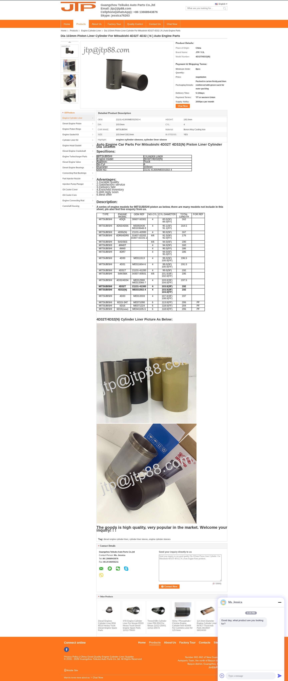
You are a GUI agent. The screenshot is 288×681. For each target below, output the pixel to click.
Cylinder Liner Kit (70, 140)
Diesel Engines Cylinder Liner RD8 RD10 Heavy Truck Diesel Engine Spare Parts (107, 625)
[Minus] (280, 602)
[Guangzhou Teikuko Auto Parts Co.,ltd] (79, 6)
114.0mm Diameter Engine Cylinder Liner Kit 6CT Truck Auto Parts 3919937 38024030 (207, 625)
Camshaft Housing (70, 206)
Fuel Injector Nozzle (71, 178)
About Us (97, 24)
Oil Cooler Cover (70, 189)
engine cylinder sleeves (159, 539)
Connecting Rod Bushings (74, 173)
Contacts (204, 642)
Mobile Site (72, 670)
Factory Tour (114, 24)
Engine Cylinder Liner (91, 31)
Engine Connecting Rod (73, 200)
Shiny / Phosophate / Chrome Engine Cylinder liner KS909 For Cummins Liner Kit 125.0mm (182, 625)
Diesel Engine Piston (72, 123)
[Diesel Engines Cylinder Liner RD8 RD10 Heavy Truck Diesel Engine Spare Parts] (109, 610)
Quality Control (135, 24)
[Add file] (222, 675)
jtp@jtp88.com (216, 667)
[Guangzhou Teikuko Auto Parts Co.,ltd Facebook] (66, 649)
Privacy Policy (71, 656)
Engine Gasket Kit (70, 134)
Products (81, 24)
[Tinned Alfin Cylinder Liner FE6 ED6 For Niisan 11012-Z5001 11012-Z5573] (158, 610)
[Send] (279, 675)
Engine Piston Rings (71, 129)
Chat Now (172, 24)
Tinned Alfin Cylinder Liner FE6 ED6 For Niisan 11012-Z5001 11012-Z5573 (157, 624)
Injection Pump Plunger (73, 184)
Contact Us (155, 24)
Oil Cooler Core (69, 195)
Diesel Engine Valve (71, 162)
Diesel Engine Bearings (73, 167)
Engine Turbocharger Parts (74, 156)
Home (67, 24)
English (222, 4)
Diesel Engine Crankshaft (74, 151)
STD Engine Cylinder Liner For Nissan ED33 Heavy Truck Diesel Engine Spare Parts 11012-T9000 (133, 625)
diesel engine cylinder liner (116, 539)
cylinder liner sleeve (139, 539)
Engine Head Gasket (71, 145)
